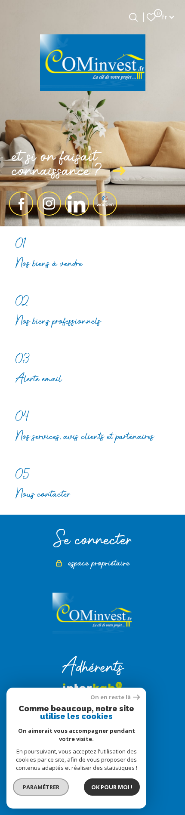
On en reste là (110, 697)
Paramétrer (41, 787)
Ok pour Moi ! (112, 787)
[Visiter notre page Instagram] (49, 203)
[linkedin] (77, 203)
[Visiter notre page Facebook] (21, 203)
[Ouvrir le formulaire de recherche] (133, 17)
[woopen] (105, 203)
